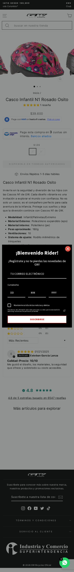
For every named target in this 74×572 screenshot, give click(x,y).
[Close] (68, 249)
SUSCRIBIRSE (37, 319)
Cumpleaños (13, 285)
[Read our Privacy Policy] (64, 311)
